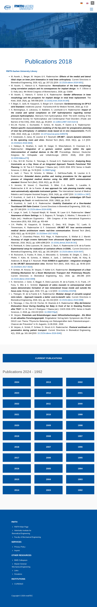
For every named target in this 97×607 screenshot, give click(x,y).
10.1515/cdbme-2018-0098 (71, 300)
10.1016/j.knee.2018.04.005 (56, 101)
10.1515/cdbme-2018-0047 (71, 252)
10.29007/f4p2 (50, 312)
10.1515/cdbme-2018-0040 (49, 333)
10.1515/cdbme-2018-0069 (22, 279)
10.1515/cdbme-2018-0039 (39, 209)
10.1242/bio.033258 (66, 291)
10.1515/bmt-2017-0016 (46, 233)
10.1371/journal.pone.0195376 (54, 134)
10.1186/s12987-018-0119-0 (65, 122)
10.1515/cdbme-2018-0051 (71, 82)
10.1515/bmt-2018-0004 (21, 143)
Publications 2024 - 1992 (22, 372)
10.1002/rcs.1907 (82, 194)
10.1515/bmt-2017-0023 (21, 267)
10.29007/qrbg (48, 170)
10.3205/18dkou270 (19, 158)
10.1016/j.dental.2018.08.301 (63, 243)
